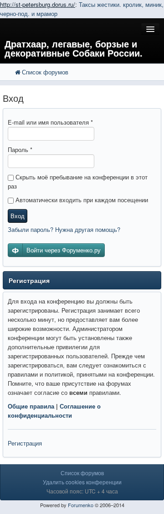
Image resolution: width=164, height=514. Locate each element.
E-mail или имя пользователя (50, 122)
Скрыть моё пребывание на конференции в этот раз (78, 181)
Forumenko (80, 505)
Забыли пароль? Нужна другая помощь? (64, 229)
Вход (17, 215)
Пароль (20, 149)
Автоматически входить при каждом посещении (81, 199)
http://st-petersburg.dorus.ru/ (37, 4)
